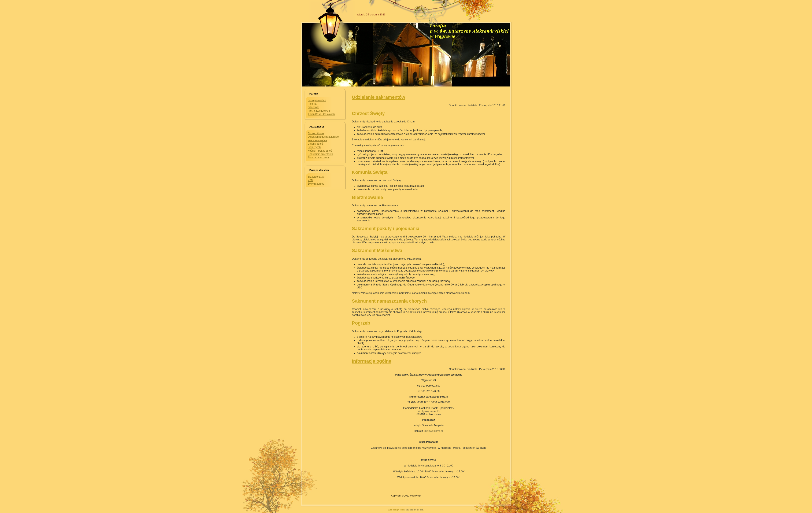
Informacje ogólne (371, 361)
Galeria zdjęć (315, 143)
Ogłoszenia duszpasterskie (323, 136)
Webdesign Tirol (396, 510)
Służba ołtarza (316, 176)
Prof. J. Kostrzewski (319, 110)
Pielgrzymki (314, 147)
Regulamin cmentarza (320, 154)
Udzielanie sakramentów (378, 97)
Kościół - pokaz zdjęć (320, 150)
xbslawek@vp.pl (433, 430)
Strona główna (316, 133)
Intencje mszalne (317, 140)
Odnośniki (313, 107)
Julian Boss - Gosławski (321, 114)
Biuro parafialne (317, 100)
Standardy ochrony (318, 157)
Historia (312, 103)
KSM (310, 180)
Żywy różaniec (316, 183)
